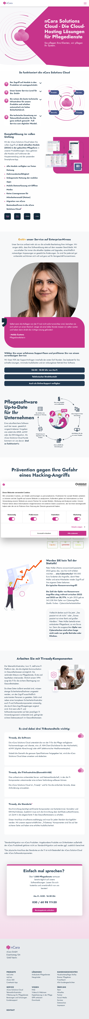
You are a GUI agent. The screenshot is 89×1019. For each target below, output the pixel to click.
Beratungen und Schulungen (17, 997)
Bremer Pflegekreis (64, 977)
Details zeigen (77, 527)
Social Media (62, 997)
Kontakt (11, 1010)
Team (59, 989)
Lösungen (37, 972)
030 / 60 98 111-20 (44, 902)
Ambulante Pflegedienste (41, 974)
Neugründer (36, 977)
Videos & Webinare (39, 992)
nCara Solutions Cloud (15, 989)
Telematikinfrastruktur (14, 992)
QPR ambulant (37, 997)
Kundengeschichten (67, 972)
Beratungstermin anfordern (44, 910)
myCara (9, 977)
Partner (59, 995)
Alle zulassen (73, 533)
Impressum (61, 1005)
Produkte (11, 972)
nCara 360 (10, 980)
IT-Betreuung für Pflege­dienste (17, 995)
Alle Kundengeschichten (66, 982)
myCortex (10, 974)
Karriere (60, 1000)
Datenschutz (61, 1002)
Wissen (35, 987)
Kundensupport (12, 1000)
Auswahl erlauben (44, 533)
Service (10, 987)
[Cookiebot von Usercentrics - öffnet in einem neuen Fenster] (77, 484)
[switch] (33, 519)
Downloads (36, 1000)
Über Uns (61, 987)
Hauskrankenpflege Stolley (66, 974)
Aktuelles (60, 992)
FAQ (33, 989)
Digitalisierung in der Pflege (42, 995)
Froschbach (61, 980)
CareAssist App (12, 982)
